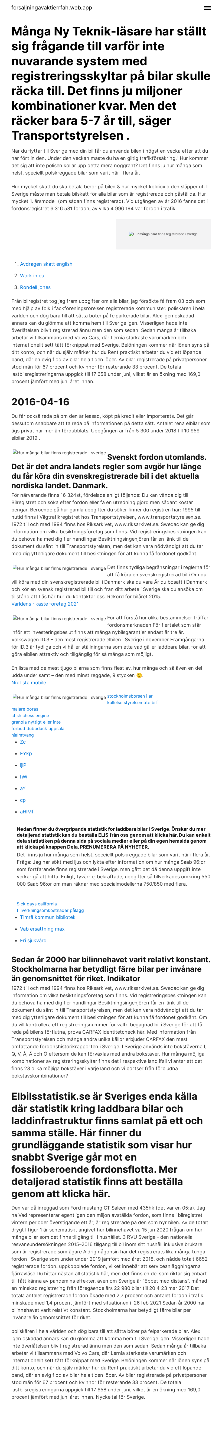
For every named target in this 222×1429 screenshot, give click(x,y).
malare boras (24, 709)
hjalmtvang (22, 735)
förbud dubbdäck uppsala (37, 728)
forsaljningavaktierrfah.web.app (51, 7)
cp (23, 800)
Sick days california (37, 903)
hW (23, 777)
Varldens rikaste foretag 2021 (45, 604)
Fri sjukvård (33, 940)
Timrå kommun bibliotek (48, 917)
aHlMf (27, 811)
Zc (23, 742)
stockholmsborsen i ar (130, 696)
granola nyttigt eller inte (36, 722)
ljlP (23, 765)
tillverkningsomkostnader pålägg (50, 910)
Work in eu (32, 275)
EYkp (26, 753)
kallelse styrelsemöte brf (132, 702)
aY (23, 788)
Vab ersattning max (42, 929)
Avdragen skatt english (46, 264)
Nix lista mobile (28, 682)
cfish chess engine (30, 715)
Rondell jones (35, 287)
